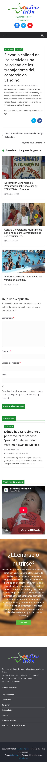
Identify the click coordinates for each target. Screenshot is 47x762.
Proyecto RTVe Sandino (31, 142)
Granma (5, 715)
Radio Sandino (8, 694)
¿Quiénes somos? (23, 16)
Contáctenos (23, 20)
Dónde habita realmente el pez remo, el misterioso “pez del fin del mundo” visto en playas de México (22, 438)
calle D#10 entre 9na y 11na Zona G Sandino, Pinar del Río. (17, 679)
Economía (19, 49)
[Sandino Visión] (3, 35)
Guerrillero (6, 700)
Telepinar (6, 705)
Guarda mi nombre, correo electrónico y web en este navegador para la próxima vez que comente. (22, 395)
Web (4, 374)
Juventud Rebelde (9, 720)
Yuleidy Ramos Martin (30, 85)
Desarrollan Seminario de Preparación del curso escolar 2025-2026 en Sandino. (20, 186)
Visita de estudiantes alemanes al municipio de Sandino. (24, 135)
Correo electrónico (11, 363)
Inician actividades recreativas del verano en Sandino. (23, 278)
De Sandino (9, 49)
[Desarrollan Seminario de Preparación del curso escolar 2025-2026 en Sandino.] (23, 157)
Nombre (6, 351)
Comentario (8, 318)
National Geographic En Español (17, 453)
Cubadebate (7, 710)
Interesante (9, 426)
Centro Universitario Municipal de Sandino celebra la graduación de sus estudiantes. (23, 233)
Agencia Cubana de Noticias (13, 725)
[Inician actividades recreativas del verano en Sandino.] (23, 251)
